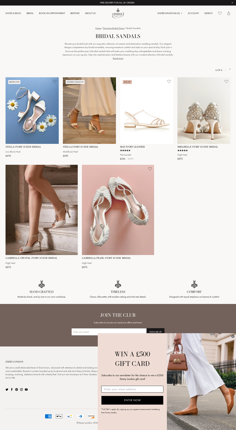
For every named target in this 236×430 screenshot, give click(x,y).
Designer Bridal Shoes (113, 28)
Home (98, 28)
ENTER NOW (132, 400)
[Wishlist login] (54, 81)
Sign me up (155, 331)
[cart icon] (228, 13)
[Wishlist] (219, 13)
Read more (118, 58)
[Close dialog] (233, 336)
